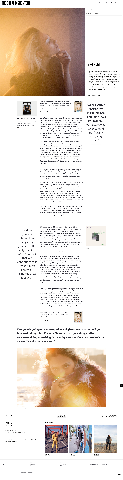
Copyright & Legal (24, 472)
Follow (116, 2)
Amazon (98, 247)
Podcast (107, 2)
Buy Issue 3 (44, 112)
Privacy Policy (30, 472)
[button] (58, 417)
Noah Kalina (96, 13)
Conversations (102, 2)
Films (112, 2)
